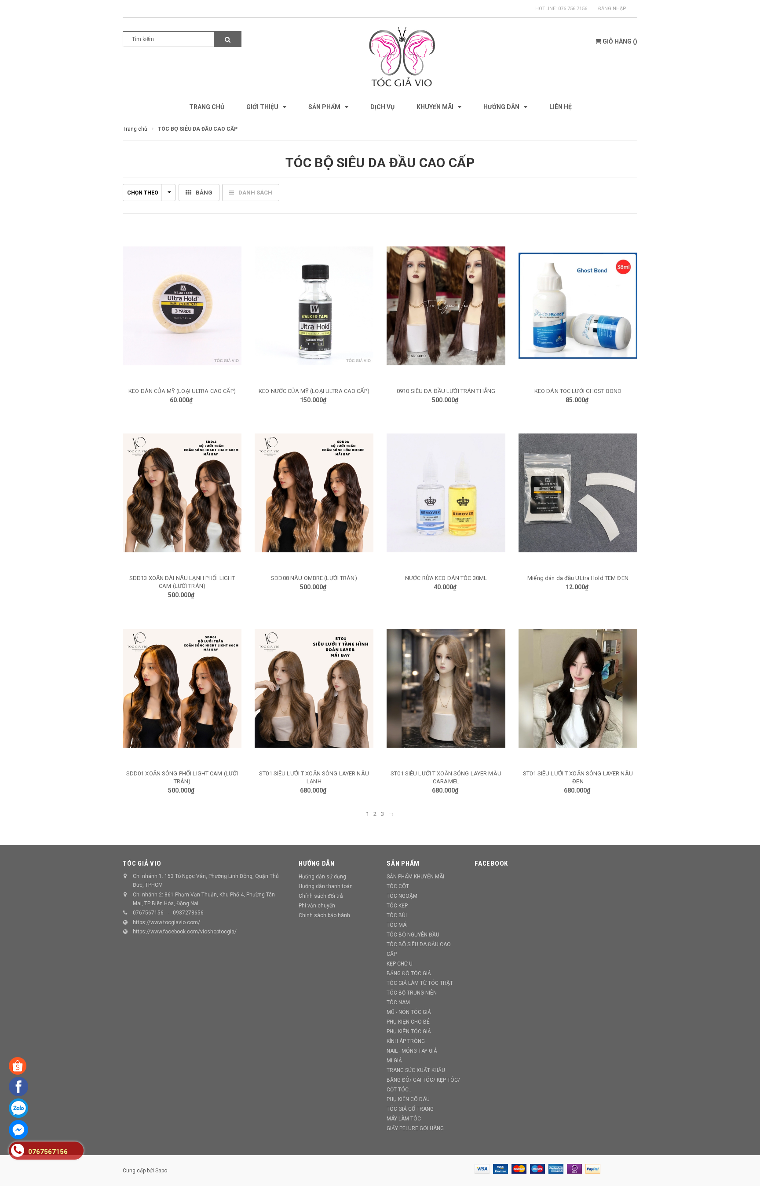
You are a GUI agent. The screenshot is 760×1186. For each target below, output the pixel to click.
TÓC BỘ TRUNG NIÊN (412, 993)
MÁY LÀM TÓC (404, 1119)
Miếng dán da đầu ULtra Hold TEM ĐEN (577, 578)
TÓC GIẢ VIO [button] (142, 863)
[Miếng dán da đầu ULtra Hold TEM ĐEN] (578, 493)
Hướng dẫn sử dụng (322, 877)
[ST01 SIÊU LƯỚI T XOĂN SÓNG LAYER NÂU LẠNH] (314, 688)
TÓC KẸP (397, 906)
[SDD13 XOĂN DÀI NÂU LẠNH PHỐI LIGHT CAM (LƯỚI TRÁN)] (182, 493)
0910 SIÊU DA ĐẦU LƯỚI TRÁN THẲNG (446, 391)
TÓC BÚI (397, 915)
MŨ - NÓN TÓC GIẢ (409, 1012)
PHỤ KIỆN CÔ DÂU (408, 1099)
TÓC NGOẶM (402, 896)
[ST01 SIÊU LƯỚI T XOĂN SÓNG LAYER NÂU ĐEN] (578, 688)
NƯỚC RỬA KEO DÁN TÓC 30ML (446, 578)
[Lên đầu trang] (744, 1168)
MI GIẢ (394, 1060)
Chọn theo (142, 193)
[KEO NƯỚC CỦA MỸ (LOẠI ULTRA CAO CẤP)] (314, 306)
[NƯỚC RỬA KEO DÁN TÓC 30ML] (446, 493)
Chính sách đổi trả (321, 896)
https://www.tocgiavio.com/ (166, 922)
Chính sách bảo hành (324, 915)
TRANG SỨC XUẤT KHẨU (416, 1070)
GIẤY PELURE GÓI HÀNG (415, 1128)
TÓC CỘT (398, 886)
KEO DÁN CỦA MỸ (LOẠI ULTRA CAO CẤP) (182, 391)
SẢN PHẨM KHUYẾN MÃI (415, 877)
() (620, 41)
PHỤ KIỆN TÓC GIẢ (409, 1031)
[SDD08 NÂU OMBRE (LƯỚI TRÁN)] (314, 493)
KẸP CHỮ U (400, 964)
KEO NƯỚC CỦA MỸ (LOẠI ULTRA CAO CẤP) (314, 391)
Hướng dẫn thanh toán (326, 886)
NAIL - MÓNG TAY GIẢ (412, 1051)
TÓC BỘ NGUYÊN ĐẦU (413, 935)
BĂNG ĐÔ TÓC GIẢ (409, 973)
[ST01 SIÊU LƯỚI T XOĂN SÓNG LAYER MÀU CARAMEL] (446, 688)
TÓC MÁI (397, 925)
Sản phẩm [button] (403, 863)
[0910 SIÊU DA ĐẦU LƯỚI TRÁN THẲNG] (446, 306)
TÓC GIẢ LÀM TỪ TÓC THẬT (420, 983)
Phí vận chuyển (317, 906)
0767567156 (148, 913)
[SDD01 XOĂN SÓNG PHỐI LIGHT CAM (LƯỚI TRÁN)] (182, 688)
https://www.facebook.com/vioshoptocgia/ (185, 932)
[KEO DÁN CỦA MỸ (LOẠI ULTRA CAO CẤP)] (182, 306)
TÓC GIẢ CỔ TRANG (410, 1109)
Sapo (161, 1171)
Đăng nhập (612, 8)
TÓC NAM (398, 1002)
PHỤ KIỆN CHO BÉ (408, 1022)
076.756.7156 (572, 8)
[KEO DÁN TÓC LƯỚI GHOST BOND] (578, 306)
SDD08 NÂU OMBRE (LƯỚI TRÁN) (314, 578)
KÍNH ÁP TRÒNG (406, 1041)
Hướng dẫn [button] (317, 863)
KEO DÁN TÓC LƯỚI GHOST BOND (578, 391)
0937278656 (188, 913)
